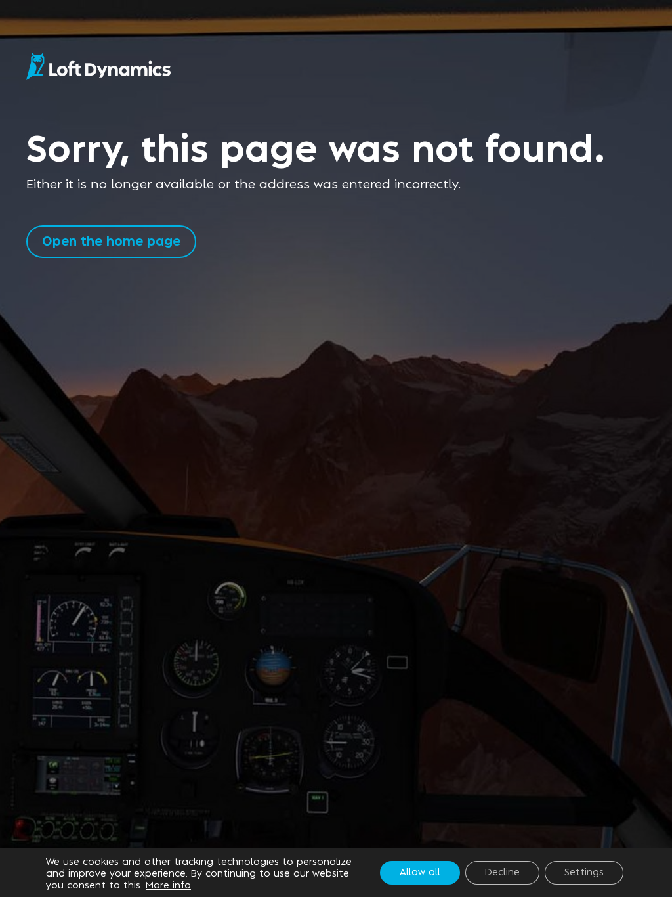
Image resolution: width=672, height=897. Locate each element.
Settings (584, 871)
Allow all (420, 871)
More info (168, 884)
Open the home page (111, 240)
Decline (502, 871)
